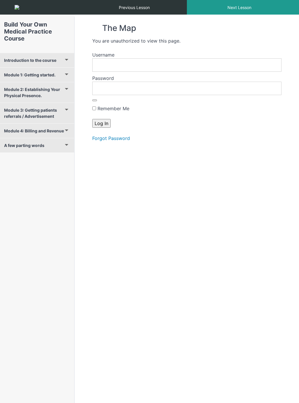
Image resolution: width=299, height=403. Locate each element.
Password (103, 78)
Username (103, 55)
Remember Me (112, 108)
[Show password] (94, 100)
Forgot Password (111, 138)
